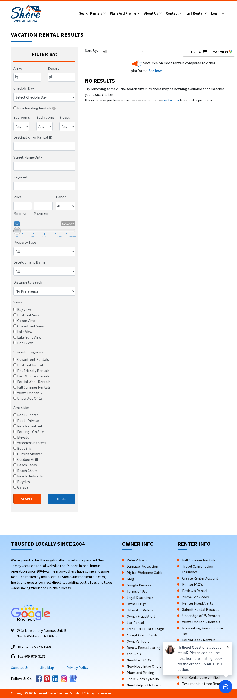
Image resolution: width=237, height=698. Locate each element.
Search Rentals (91, 13)
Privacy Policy (77, 667)
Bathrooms (45, 117)
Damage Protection (142, 566)
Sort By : (92, 50)
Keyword (20, 177)
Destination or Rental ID (32, 137)
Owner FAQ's (137, 603)
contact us (170, 100)
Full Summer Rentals (198, 560)
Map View (220, 51)
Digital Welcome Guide (144, 572)
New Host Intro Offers (144, 666)
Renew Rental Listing (144, 647)
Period (61, 197)
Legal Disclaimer (140, 597)
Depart (53, 68)
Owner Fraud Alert (141, 616)
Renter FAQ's (192, 584)
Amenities (21, 407)
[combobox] (44, 146)
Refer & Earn (137, 560)
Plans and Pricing (123, 13)
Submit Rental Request (200, 609)
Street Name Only (27, 157)
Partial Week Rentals (198, 640)
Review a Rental (194, 590)
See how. (155, 70)
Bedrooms (21, 117)
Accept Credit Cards (142, 635)
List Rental (195, 13)
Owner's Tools (138, 641)
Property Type (24, 242)
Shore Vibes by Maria (143, 678)
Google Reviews (139, 585)
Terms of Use (137, 591)
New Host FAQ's (139, 660)
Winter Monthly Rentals (201, 622)
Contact (172, 13)
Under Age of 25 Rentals (201, 615)
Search (27, 498)
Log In (216, 13)
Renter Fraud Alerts (197, 603)
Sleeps (64, 117)
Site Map (47, 667)
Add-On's (134, 653)
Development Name (29, 262)
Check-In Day (23, 88)
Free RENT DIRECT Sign (145, 628)
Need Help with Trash (144, 685)
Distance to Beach (27, 282)
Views (17, 302)
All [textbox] (105, 51)
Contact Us (19, 667)
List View (194, 51)
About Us (151, 13)
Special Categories (28, 352)
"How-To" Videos (140, 610)
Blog (130, 578)
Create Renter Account (200, 578)
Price (17, 197)
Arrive (18, 68)
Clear (62, 498)
